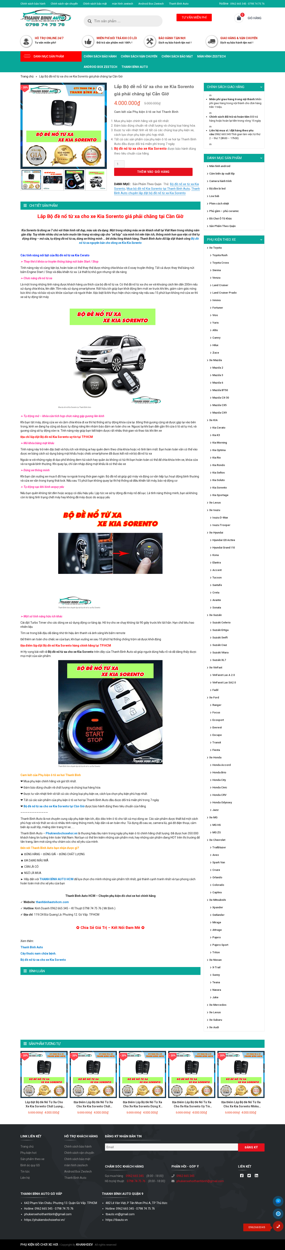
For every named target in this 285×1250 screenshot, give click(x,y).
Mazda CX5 (219, 405)
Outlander (218, 914)
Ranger (216, 705)
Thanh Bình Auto (179, 3)
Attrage (217, 929)
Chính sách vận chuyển (64, 3)
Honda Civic (219, 787)
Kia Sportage (220, 495)
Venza (216, 277)
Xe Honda (215, 757)
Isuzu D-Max (220, 517)
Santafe (217, 585)
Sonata (216, 607)
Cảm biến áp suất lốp (222, 173)
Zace (215, 352)
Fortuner (217, 307)
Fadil (215, 690)
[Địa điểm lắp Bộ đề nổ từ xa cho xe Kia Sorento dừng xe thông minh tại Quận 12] (142, 1074)
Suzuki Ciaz (219, 645)
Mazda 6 (217, 382)
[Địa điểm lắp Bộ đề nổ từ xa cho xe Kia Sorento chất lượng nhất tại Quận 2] (93, 1074)
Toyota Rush (219, 255)
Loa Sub (214, 196)
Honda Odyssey (222, 802)
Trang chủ (27, 76)
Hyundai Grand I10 (223, 547)
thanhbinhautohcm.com (52, 902)
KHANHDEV (84, 1244)
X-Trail (216, 967)
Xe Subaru (215, 1019)
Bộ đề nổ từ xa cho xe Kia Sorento (43, 959)
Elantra (216, 562)
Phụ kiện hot (28, 1152)
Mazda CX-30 (220, 397)
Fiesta (216, 749)
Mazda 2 (217, 367)
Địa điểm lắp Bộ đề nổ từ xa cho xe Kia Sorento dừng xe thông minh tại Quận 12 (142, 1106)
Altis (215, 330)
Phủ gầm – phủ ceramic (224, 211)
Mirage (216, 922)
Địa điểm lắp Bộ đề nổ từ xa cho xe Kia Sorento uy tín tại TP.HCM (191, 1106)
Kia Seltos (218, 472)
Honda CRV (219, 794)
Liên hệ (25, 1177)
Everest (217, 727)
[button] (100, 89)
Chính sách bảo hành (32, 3)
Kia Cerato (218, 427)
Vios (215, 315)
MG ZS (216, 832)
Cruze (216, 869)
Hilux (215, 345)
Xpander (217, 907)
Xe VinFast (215, 667)
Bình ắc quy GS (30, 1165)
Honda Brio (219, 772)
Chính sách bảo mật (95, 3)
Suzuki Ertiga (220, 630)
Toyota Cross (220, 262)
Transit (216, 742)
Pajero (216, 937)
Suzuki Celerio (221, 622)
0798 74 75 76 (136, 1181)
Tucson (217, 577)
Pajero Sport (220, 944)
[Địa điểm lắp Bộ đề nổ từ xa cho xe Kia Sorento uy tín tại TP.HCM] (191, 1074)
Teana (216, 982)
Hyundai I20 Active (223, 540)
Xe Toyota (215, 247)
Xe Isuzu (214, 510)
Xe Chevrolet (217, 839)
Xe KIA (213, 420)
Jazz (215, 809)
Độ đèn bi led (217, 188)
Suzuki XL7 (219, 660)
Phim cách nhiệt (219, 203)
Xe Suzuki (215, 615)
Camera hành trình (220, 181)
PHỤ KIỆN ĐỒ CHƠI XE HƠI (39, 1244)
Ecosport (218, 720)
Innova (216, 300)
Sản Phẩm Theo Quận (146, 184)
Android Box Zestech (151, 3)
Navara (216, 989)
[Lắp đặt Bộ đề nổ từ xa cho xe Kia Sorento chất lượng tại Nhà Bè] (44, 1074)
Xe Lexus (215, 502)
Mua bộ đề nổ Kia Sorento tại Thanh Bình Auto (158, 189)
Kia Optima (219, 450)
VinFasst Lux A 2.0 (223, 675)
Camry (216, 337)
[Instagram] (256, 1176)
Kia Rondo (218, 465)
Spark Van (218, 862)
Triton (216, 952)
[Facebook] (241, 1176)
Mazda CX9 (219, 412)
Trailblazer (219, 847)
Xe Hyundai (216, 532)
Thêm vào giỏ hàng (153, 172)
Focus (216, 712)
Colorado (218, 884)
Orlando (217, 877)
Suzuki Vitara (220, 652)
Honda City (219, 779)
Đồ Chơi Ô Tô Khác (220, 218)
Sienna (216, 270)
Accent (217, 570)
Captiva (217, 892)
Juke (215, 997)
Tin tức (25, 1171)
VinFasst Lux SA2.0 (224, 682)
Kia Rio (216, 457)
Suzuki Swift (220, 637)
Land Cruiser (220, 285)
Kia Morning (219, 442)
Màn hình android (219, 166)
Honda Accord (221, 764)
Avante (216, 600)
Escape (217, 735)
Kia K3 (216, 435)
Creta (215, 592)
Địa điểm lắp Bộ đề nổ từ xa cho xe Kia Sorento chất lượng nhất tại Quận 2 (93, 1106)
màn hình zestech (122, 3)
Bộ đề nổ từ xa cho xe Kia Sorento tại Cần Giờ (54, 806)
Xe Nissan (215, 959)
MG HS (216, 824)
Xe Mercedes (217, 1004)
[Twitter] (249, 1176)
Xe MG (213, 817)
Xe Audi (214, 1027)
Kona (215, 555)
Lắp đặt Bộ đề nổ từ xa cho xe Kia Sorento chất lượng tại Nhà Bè (44, 1106)
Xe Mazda (215, 360)
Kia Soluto (218, 480)
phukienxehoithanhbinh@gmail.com (200, 1181)
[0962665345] (280, 1228)
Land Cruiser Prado (224, 292)
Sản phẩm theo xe (32, 1159)
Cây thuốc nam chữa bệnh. (38, 953)
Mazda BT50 (220, 390)
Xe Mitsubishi (217, 899)
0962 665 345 (135, 1176)
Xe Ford (214, 697)
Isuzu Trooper (221, 525)
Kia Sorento (219, 487)
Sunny (216, 974)
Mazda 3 (217, 375)
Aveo (215, 854)
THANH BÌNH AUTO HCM (56, 879)
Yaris (215, 322)
